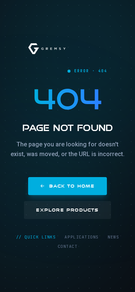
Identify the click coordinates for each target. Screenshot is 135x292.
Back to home (71, 185)
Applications (81, 237)
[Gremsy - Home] (47, 49)
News (113, 237)
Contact (68, 246)
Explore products (67, 209)
